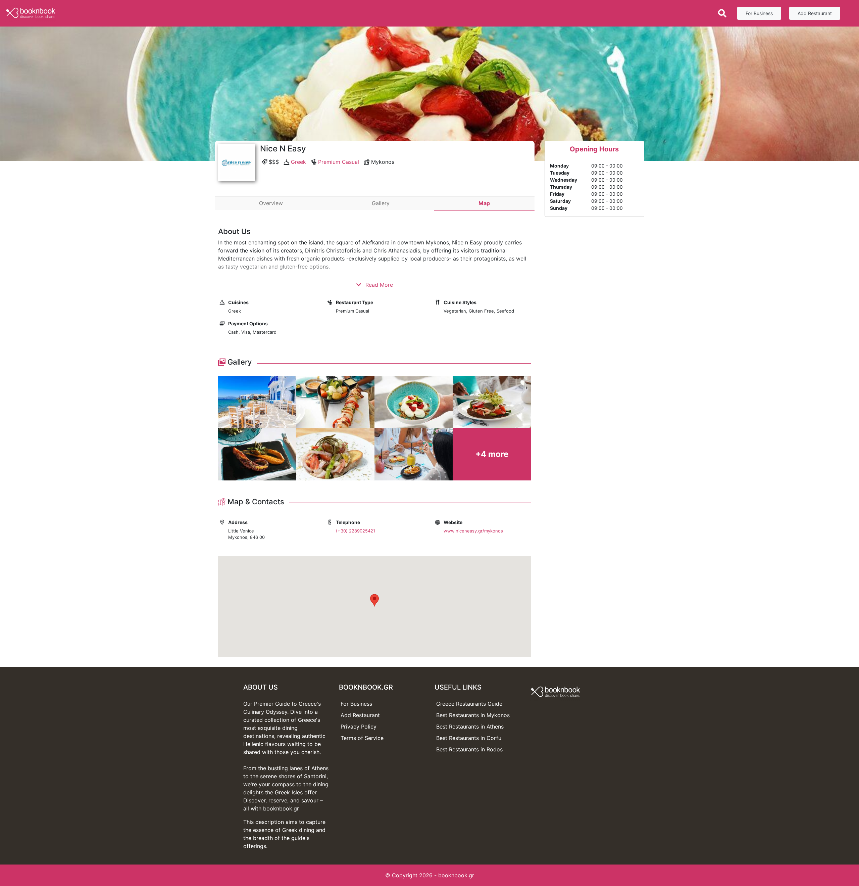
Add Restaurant (815, 13)
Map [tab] (484, 203)
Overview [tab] (271, 203)
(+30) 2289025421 (355, 530)
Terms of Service (362, 738)
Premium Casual (338, 161)
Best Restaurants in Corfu (468, 738)
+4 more (491, 454)
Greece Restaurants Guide (469, 703)
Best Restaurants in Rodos (469, 749)
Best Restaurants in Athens (470, 726)
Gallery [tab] (381, 203)
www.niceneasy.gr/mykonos (473, 530)
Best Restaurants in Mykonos (473, 715)
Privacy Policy (358, 726)
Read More (378, 284)
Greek (298, 161)
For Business (759, 13)
